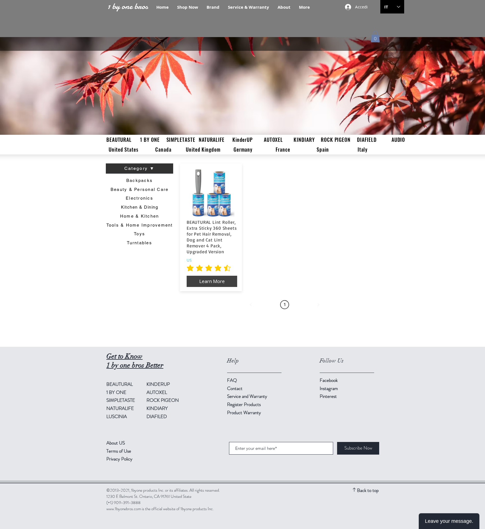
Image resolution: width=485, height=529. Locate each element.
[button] (375, 36)
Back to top (368, 490)
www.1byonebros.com (123, 509)
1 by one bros (127, 6)
